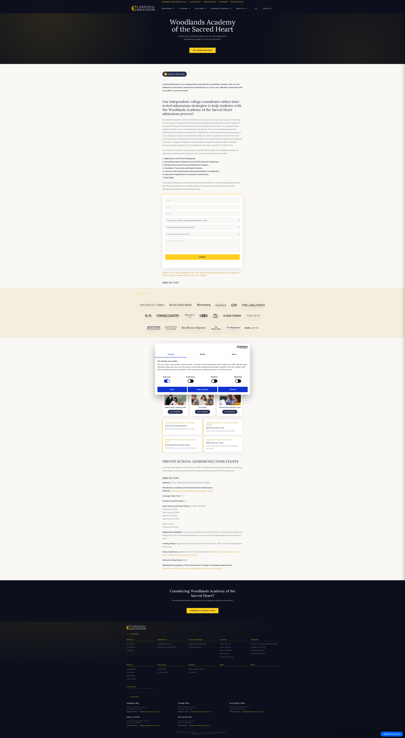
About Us (240, 8)
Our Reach (130, 672)
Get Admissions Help (202, 50)
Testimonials (131, 675)
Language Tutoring (226, 657)
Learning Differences (258, 653)
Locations (195, 2)
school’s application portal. (186, 555)
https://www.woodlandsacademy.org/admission (192, 491)
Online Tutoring (225, 644)
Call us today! (199, 275)
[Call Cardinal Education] (256, 8)
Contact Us (131, 686)
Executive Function (257, 650)
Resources (210, 2)
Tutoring (183, 8)
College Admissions (164, 644)
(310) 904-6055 (235, 711)
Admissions (167, 8)
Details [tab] (202, 354)
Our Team (130, 650)
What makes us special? (197, 669)
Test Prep (199, 8)
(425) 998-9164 (132, 725)
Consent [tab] (171, 354)
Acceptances (131, 669)
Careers (223, 2)
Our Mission (131, 644)
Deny (172, 389)
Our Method (131, 647)
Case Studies (131, 679)
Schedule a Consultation (202, 611)
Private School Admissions (167, 647)
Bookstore (237, 2)
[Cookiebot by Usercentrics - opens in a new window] (238, 347)
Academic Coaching (220, 8)
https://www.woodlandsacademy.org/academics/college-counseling (192, 568)
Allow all (233, 389)
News (222, 665)
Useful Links (162, 669)
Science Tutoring (226, 650)
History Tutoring (225, 647)
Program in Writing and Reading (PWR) (264, 644)
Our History (192, 672)
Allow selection (202, 389)
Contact (267, 8)
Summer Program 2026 (174, 2)
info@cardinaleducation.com (149, 711)
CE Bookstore (162, 672)
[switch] (191, 381)
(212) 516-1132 (182, 725)
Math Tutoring (224, 653)
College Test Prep (195, 647)
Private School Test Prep (197, 644)
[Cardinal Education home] (143, 8)
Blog (253, 665)
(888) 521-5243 (132, 711)
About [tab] (234, 354)
